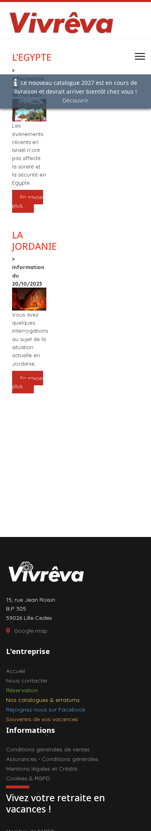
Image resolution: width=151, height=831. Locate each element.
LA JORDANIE (34, 240)
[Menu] (140, 56)
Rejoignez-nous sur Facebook (45, 709)
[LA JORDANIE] (29, 299)
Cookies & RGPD (28, 778)
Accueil (15, 671)
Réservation (22, 690)
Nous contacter (27, 680)
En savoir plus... (27, 201)
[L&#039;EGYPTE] (29, 110)
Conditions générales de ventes (48, 749)
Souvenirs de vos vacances (42, 719)
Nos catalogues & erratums (43, 700)
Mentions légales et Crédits (42, 768)
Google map (31, 630)
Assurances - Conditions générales (52, 759)
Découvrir (75, 100)
